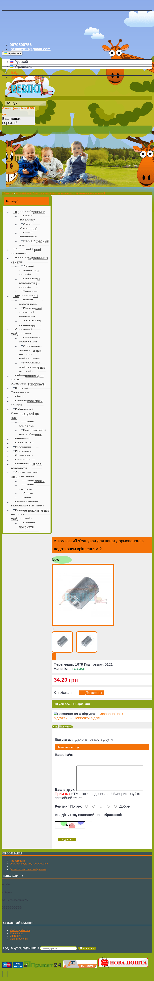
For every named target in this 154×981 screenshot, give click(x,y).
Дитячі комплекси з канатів (29, 271)
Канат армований (28, 302)
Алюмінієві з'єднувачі (30, 323)
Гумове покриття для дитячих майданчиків (30, 514)
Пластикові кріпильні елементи (30, 313)
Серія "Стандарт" (28, 226)
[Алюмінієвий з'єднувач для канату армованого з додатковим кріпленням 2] (83, 625)
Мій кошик (15, 936)
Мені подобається (20, 930)
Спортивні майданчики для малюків (32, 367)
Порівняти (82, 703)
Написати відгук (87, 718)
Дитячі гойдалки (26, 424)
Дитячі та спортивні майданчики (28, 869)
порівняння (16, 933)
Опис (55, 726)
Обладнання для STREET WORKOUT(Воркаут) (28, 380)
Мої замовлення (19, 938)
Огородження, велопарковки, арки (27, 504)
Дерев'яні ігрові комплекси (26, 252)
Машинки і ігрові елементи (26, 466)
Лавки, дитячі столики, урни (24, 475)
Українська (22, 66)
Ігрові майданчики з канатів (29, 260)
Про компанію (17, 860)
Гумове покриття (27, 525)
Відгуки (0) (66, 726)
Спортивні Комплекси (29, 340)
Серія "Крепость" (27, 235)
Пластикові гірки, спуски (27, 403)
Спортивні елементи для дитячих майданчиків (30, 352)
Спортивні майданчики (21, 332)
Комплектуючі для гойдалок (32, 433)
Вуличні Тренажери (20, 390)
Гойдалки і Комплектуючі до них (25, 413)
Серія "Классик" (27, 218)
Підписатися (87, 948)
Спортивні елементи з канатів (29, 283)
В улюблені (64, 703)
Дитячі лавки (34, 481)
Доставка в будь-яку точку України (29, 863)
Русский (20, 62)
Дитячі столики (26, 487)
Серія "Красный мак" (34, 243)
